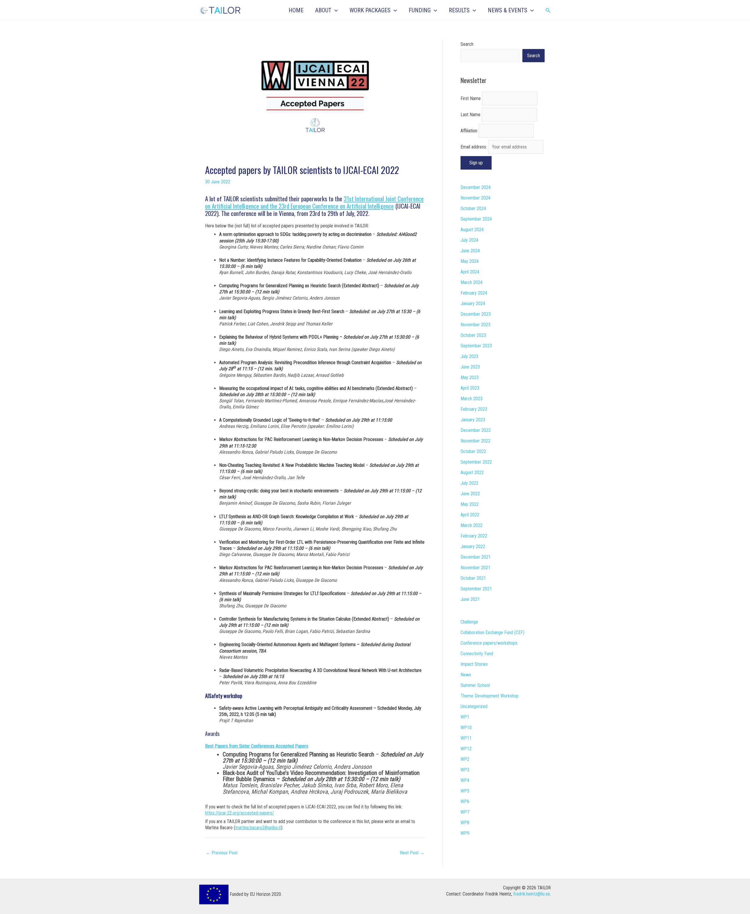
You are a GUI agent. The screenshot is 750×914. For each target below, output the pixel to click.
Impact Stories (474, 664)
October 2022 (473, 451)
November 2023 (475, 324)
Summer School (475, 685)
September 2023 (476, 346)
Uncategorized (474, 706)
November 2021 (475, 567)
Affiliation (469, 131)
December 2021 (476, 557)
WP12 (466, 748)
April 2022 (470, 515)
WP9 (465, 833)
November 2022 (475, 441)
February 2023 (474, 409)
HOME (296, 10)
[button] (334, 10)
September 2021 (476, 589)
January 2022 (473, 546)
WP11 (466, 738)
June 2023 (470, 367)
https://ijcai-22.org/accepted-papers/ (239, 813)
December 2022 (476, 430)
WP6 (465, 801)
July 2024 (469, 240)
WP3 (465, 770)
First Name (471, 98)
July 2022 (469, 483)
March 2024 (472, 282)
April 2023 (470, 388)
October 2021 (473, 578)
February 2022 (474, 536)
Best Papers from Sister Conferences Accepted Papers (256, 746)
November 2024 (475, 198)
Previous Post (222, 853)
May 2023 (470, 377)
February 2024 (474, 293)
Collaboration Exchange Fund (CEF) (492, 632)
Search (467, 44)
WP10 (466, 727)
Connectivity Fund (477, 653)
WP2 (465, 759)
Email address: (474, 147)
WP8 (465, 822)
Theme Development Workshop (490, 696)
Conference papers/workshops (489, 643)
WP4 (465, 780)
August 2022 (472, 472)
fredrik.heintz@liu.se (531, 894)
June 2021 (470, 599)
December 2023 (476, 314)
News (466, 675)
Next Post (412, 853)
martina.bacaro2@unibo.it (258, 827)
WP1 (465, 717)
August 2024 (472, 229)
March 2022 (472, 525)
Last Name (470, 114)
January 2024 (473, 303)
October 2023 (473, 335)
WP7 (465, 812)
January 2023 (473, 420)
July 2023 (469, 356)
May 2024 (470, 261)
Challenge (469, 622)
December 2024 (476, 187)
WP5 (465, 791)
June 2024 (470, 251)
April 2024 (470, 272)
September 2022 (476, 462)
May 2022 (470, 504)
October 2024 (473, 208)
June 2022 (470, 493)
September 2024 (476, 219)
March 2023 (472, 398)
